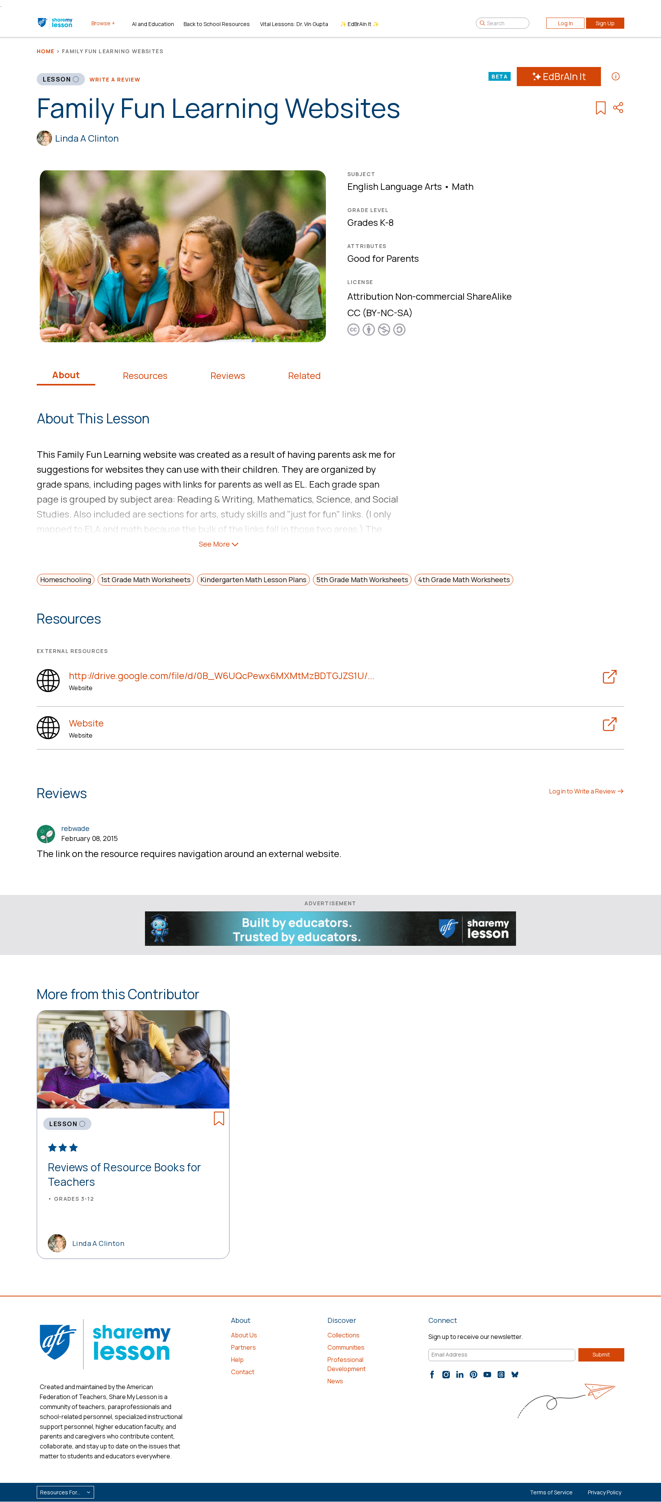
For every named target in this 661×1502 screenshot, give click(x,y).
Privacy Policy (604, 1492)
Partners (243, 1347)
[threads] (501, 1374)
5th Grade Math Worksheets (362, 579)
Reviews (227, 375)
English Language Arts (394, 186)
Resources (145, 375)
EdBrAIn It (564, 76)
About (66, 375)
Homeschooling (65, 579)
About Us (244, 1335)
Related (304, 375)
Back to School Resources (217, 24)
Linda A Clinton (87, 138)
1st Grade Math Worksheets (145, 579)
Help (237, 1359)
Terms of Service (551, 1492)
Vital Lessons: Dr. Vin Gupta (294, 24)
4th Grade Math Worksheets (464, 579)
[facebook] (432, 1374)
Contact (242, 1372)
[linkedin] (460, 1374)
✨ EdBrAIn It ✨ (359, 24)
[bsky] (515, 1374)
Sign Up (605, 23)
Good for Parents (383, 258)
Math (463, 186)
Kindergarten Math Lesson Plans (253, 579)
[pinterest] (473, 1374)
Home (46, 51)
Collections (343, 1335)
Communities (346, 1347)
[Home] (56, 23)
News (335, 1381)
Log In (565, 23)
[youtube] (487, 1374)
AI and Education (153, 24)
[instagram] (446, 1374)
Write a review (115, 79)
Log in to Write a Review (583, 791)
